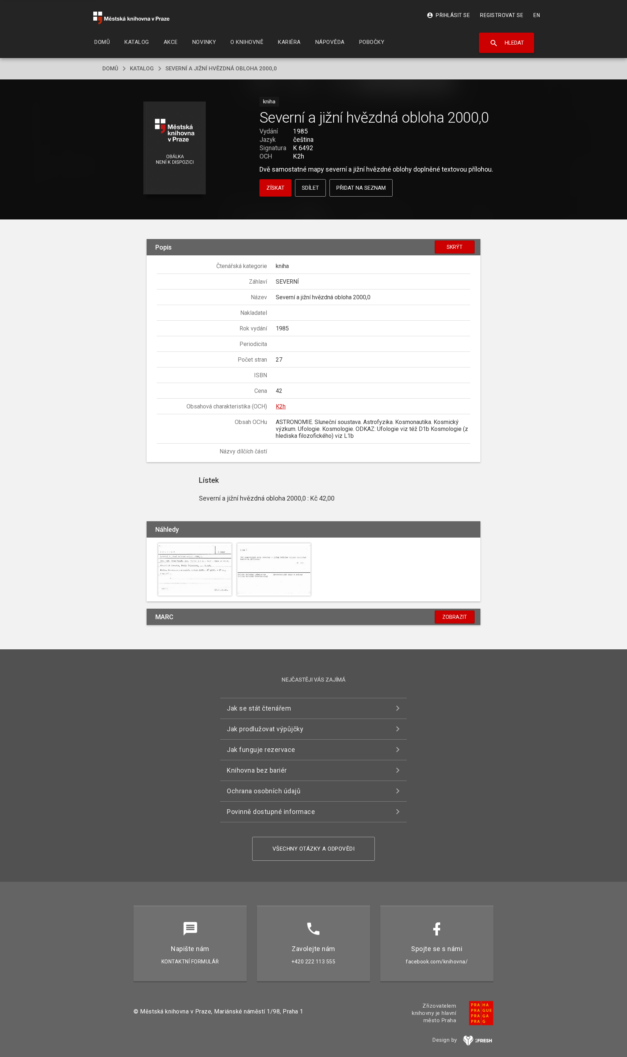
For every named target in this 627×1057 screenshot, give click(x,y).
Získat (275, 188)
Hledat (506, 43)
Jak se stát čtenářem (259, 708)
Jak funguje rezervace (261, 749)
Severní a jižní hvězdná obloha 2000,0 (221, 68)
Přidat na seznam (361, 188)
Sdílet (310, 188)
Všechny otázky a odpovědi (313, 849)
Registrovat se (501, 15)
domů (110, 68)
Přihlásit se (448, 15)
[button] (175, 148)
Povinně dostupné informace (271, 811)
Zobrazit (454, 617)
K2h (281, 406)
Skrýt (455, 247)
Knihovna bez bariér (257, 770)
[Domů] (131, 18)
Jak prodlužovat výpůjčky (265, 729)
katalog (142, 68)
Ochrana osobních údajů (263, 791)
